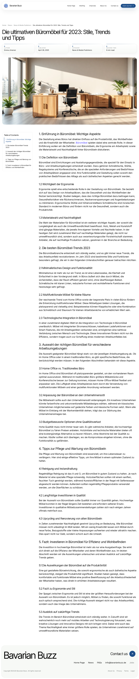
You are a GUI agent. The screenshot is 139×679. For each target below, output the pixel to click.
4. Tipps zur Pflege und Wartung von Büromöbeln (18, 160)
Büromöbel (81, 142)
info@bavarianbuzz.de (115, 662)
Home (4, 25)
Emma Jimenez (10, 50)
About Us (111, 671)
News (10, 25)
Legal (133, 671)
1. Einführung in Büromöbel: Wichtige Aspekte (18, 140)
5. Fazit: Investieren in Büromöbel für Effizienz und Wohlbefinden (18, 166)
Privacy (119, 671)
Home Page (79, 662)
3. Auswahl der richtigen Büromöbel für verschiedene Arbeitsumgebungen (18, 153)
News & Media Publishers (22, 25)
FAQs (99, 662)
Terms (126, 671)
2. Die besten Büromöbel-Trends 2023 (17, 146)
